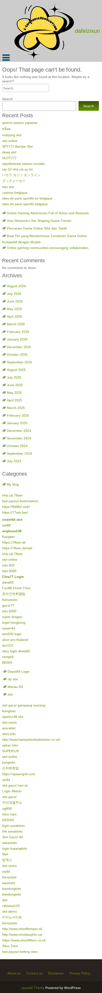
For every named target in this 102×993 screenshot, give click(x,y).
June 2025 (15, 385)
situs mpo (9, 814)
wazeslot (8, 883)
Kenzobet (9, 877)
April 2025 (14, 400)
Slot (5, 854)
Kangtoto (9, 711)
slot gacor (9, 797)
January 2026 (17, 339)
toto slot (8, 187)
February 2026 (18, 332)
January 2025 (17, 423)
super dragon (12, 617)
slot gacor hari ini (15, 785)
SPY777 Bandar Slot (17, 146)
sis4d (6, 780)
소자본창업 (10, 768)
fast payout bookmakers (20, 501)
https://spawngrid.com (18, 774)
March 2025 (16, 408)
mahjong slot (11, 135)
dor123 (7, 645)
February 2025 (18, 415)
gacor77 (8, 605)
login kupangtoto (14, 848)
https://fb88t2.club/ (16, 507)
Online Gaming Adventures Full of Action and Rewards (48, 213)
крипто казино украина (19, 123)
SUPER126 (10, 751)
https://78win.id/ (14, 542)
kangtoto (8, 762)
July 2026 (14, 294)
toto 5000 (9, 571)
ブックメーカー (13, 181)
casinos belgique (14, 192)
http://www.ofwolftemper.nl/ (22, 929)
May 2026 (14, 309)
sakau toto (10, 745)
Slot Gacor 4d (12, 837)
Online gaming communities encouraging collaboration (47, 248)
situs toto (9, 734)
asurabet (8, 728)
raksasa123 (11, 906)
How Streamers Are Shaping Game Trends (39, 221)
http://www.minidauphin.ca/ (22, 934)
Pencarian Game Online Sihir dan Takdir (37, 228)
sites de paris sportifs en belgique (27, 198)
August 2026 (16, 286)
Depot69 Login (19, 671)
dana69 (8, 582)
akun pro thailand (15, 640)
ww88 (6, 525)
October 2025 (17, 354)
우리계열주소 (12, 802)
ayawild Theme (33, 988)
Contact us (34, 973)
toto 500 (8, 565)
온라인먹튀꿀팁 (13, 594)
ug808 (7, 808)
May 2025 (14, 392)
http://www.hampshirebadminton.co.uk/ (31, 739)
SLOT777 (9, 158)
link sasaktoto (12, 831)
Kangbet (8, 537)
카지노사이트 (12, 917)
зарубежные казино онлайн (23, 163)
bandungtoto (11, 888)
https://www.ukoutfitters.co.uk (24, 940)
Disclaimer (56, 973)
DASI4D (8, 820)
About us (14, 973)
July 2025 (14, 377)
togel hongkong (13, 622)
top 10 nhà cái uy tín (17, 169)
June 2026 (15, 301)
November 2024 (19, 438)
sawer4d (8, 628)
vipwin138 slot (12, 717)
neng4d (8, 657)
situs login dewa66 (16, 651)
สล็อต (6, 129)
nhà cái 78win (12, 495)
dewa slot (9, 152)
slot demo (9, 911)
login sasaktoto (13, 825)
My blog (13, 484)
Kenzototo (9, 600)
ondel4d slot (12, 519)
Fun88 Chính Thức (16, 588)
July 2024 (14, 461)
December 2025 (19, 347)
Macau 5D (15, 687)
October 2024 (17, 446)
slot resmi (9, 722)
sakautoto (9, 843)
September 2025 (19, 362)
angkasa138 (12, 531)
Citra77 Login (13, 576)
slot (10, 694)
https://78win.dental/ (17, 548)
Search (7, 99)
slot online (9, 141)
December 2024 (19, 430)
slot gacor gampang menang (23, 705)
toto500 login (12, 634)
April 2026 (14, 316)
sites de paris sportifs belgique (25, 204)
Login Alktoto (12, 791)
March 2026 (16, 324)
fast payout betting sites (20, 951)
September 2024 (19, 453)
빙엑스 (7, 860)
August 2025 (16, 370)
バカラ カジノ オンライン (21, 175)
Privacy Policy (80, 973)
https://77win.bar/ (15, 512)
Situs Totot (10, 946)
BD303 (7, 662)
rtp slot (13, 679)
